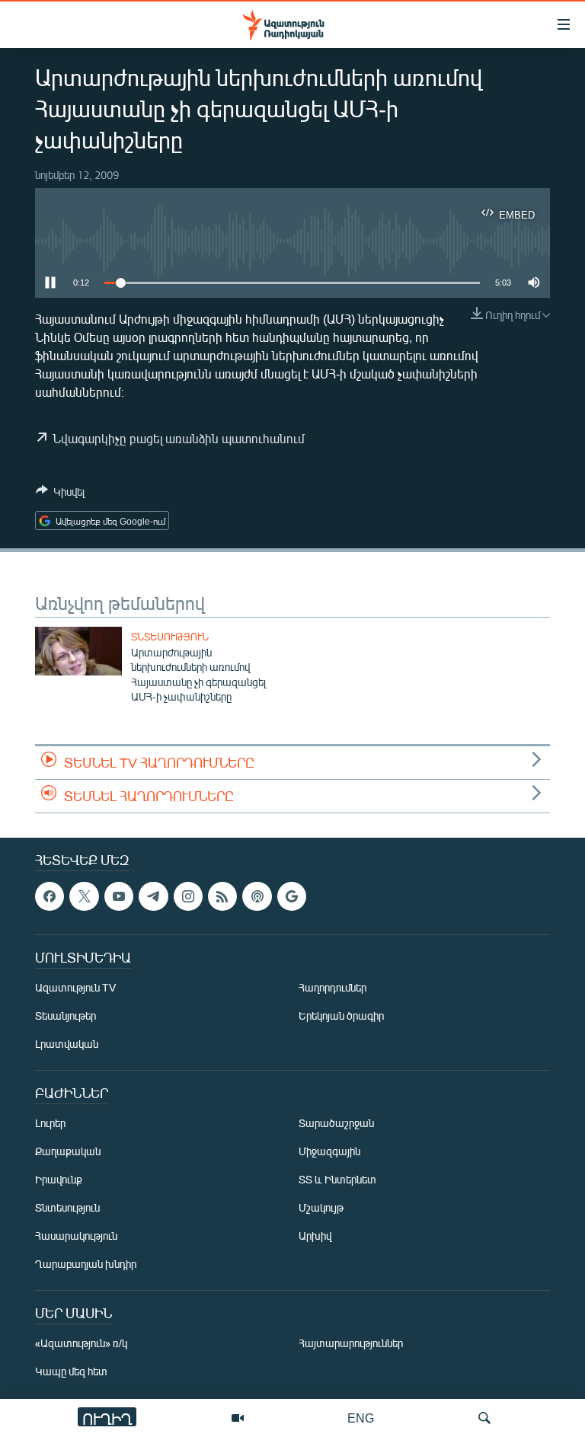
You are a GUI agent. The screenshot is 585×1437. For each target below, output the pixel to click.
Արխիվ (315, 1235)
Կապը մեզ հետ (71, 1371)
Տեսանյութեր (65, 1015)
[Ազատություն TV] (238, 1418)
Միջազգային (329, 1151)
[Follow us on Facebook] (49, 896)
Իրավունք (58, 1179)
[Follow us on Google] (291, 896)
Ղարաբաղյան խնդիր (85, 1263)
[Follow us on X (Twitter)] (83, 896)
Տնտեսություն (170, 637)
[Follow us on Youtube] (118, 896)
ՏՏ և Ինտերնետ (337, 1179)
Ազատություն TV (75, 987)
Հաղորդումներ (332, 987)
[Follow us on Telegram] (153, 896)
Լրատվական (66, 1043)
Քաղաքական (68, 1151)
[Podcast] (256, 896)
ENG (360, 1417)
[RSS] (222, 896)
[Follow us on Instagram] (188, 896)
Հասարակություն (76, 1235)
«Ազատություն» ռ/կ (81, 1342)
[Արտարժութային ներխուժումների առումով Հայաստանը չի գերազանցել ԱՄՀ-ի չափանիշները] (78, 651)
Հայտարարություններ (351, 1342)
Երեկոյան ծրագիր (341, 1015)
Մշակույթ (321, 1207)
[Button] (60, 494)
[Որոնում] (484, 1418)
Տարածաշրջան (336, 1122)
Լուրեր (50, 1122)
